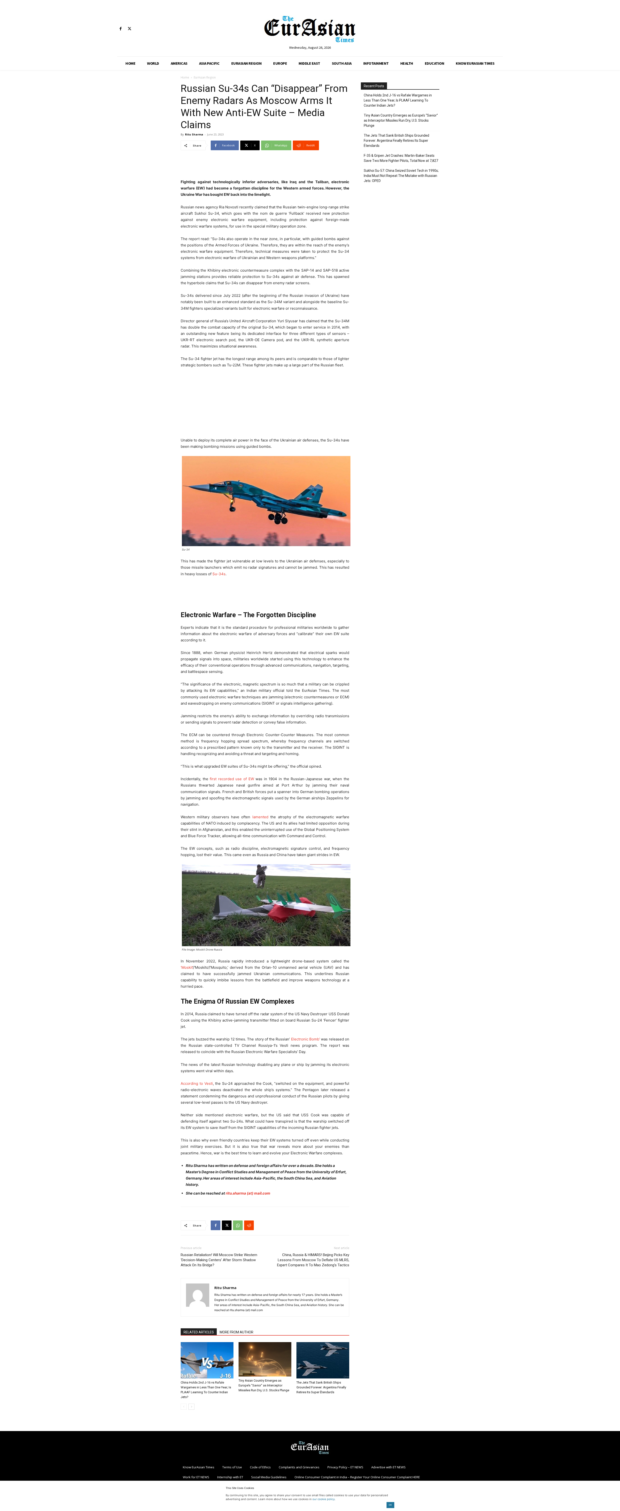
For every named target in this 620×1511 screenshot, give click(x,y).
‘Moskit (187, 967)
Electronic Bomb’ (305, 1039)
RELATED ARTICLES (199, 1332)
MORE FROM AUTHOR (236, 1332)
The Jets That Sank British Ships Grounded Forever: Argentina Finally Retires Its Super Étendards (321, 1387)
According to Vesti (197, 1083)
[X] (129, 29)
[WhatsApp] (238, 1225)
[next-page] (191, 1407)
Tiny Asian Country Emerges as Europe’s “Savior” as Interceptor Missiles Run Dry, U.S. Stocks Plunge (264, 1385)
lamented (260, 817)
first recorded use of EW (232, 779)
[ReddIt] (249, 1225)
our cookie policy (323, 1499)
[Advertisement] (265, 166)
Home (185, 77)
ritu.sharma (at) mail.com (248, 1193)
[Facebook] (120, 29)
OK (390, 1504)
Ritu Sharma (194, 134)
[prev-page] (184, 1407)
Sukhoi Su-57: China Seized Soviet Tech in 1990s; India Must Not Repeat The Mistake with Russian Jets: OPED (401, 176)
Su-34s (218, 574)
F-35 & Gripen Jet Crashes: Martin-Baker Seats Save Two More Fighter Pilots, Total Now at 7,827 (401, 158)
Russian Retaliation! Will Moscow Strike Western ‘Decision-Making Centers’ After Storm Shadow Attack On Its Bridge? (219, 1260)
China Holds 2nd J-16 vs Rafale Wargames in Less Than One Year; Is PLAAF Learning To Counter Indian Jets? (398, 100)
